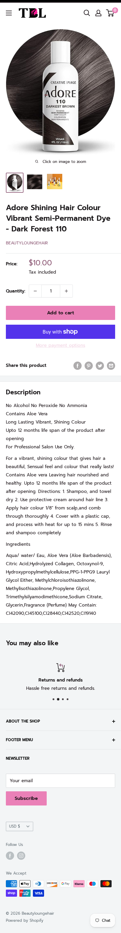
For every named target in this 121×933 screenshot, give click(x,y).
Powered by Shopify (24, 920)
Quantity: (15, 291)
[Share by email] (111, 365)
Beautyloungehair (27, 243)
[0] (110, 13)
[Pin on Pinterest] (89, 365)
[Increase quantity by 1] (66, 291)
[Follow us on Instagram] (21, 856)
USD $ (14, 826)
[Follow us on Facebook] (10, 856)
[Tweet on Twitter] (100, 365)
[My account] (98, 13)
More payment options (60, 345)
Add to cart (60, 312)
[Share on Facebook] (77, 365)
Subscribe (26, 798)
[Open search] (87, 13)
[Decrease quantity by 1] (35, 291)
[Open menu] (9, 13)
